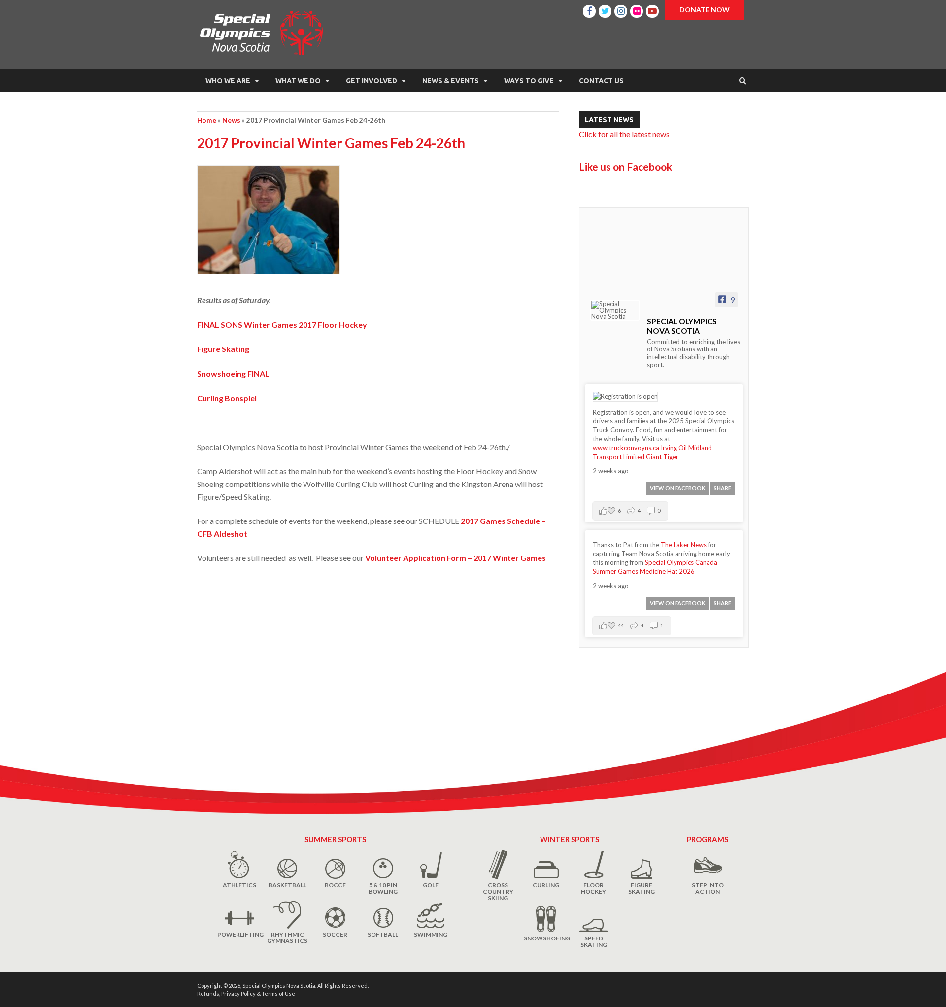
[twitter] (605, 9)
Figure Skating (223, 348)
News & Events (450, 81)
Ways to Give (529, 81)
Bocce (335, 885)
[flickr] (636, 9)
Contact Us (601, 81)
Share (722, 488)
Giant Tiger (662, 457)
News (231, 120)
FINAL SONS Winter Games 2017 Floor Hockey (282, 324)
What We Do (298, 81)
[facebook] (589, 9)
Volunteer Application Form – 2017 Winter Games (455, 557)
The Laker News (684, 545)
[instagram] (620, 9)
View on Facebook (677, 488)
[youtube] (652, 9)
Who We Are (227, 81)
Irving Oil (674, 447)
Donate (704, 9)
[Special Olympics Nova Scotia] (615, 310)
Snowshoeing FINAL (233, 373)
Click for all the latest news (624, 134)
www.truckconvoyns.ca (626, 447)
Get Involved (371, 81)
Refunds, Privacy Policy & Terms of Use (246, 993)
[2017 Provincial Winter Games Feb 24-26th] (378, 223)
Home (206, 120)
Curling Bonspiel (227, 398)
